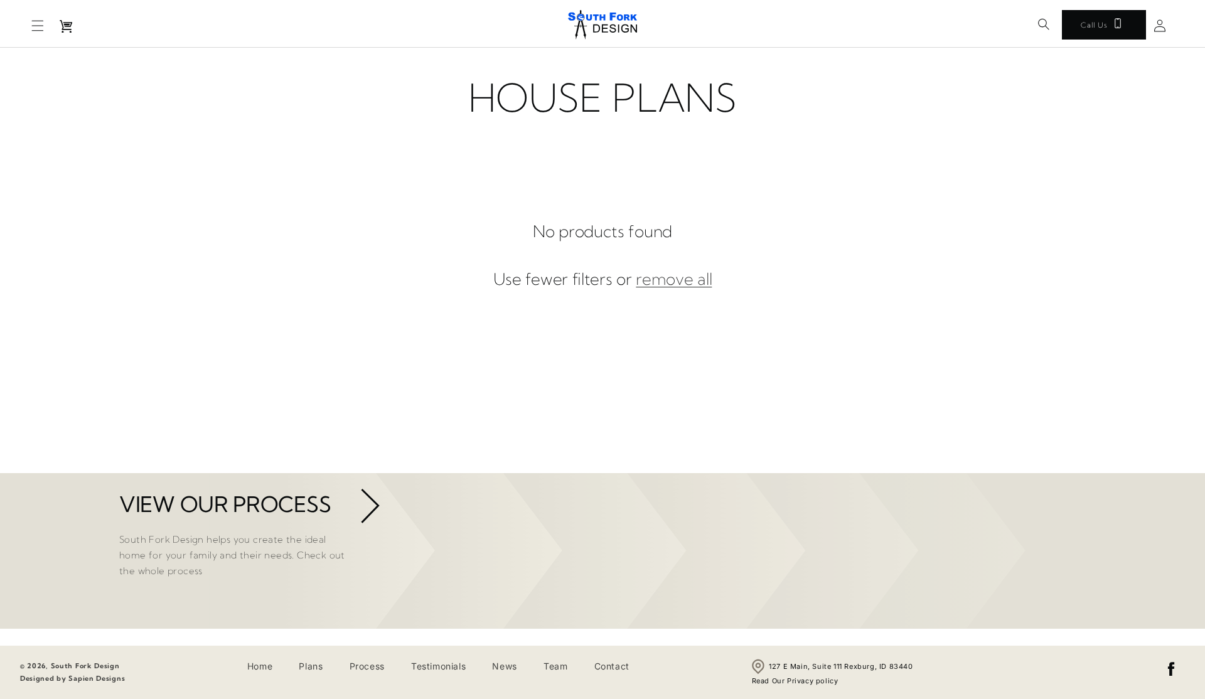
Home (259, 666)
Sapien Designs (96, 678)
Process (367, 666)
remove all (674, 279)
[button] (37, 26)
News (504, 666)
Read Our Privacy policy (795, 680)
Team (555, 666)
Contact (611, 666)
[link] (367, 509)
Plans (311, 666)
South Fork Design (85, 665)
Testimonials (438, 666)
